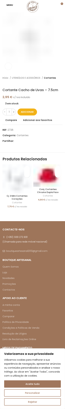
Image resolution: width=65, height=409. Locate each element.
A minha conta (11, 305)
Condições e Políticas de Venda (20, 327)
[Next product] (60, 83)
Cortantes (50, 78)
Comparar (8, 316)
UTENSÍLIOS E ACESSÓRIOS (26, 78)
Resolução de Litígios (14, 333)
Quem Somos (10, 266)
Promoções (9, 284)
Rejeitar (32, 402)
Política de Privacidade (15, 322)
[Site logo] (32, 6)
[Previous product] (54, 83)
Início (5, 78)
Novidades (8, 278)
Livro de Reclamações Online (19, 339)
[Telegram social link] (32, 141)
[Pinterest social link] (24, 141)
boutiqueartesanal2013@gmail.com (27, 251)
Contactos (8, 289)
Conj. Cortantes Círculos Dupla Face (48, 191)
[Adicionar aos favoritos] (27, 169)
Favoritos (7, 310)
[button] (27, 175)
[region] (32, 378)
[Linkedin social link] (28, 141)
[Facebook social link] (17, 141)
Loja (4, 272)
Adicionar (27, 111)
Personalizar (32, 393)
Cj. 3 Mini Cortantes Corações (17, 197)
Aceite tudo (33, 384)
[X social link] (20, 141)
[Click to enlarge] (8, 66)
